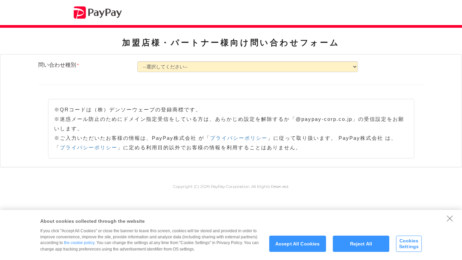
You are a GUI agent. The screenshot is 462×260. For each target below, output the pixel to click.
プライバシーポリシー (239, 138)
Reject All (361, 243)
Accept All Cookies (297, 243)
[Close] (450, 218)
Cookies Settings (409, 243)
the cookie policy (79, 242)
